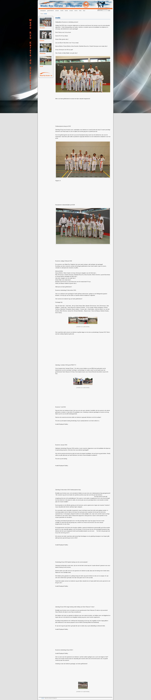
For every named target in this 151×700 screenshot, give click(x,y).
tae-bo (75, 10)
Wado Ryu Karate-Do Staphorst (51, 698)
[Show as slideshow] (82, 326)
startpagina (43, 10)
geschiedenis (50, 10)
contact (71, 10)
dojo (84, 10)
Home (42, 13)
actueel (57, 10)
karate (66, 10)
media (61, 10)
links (80, 10)
